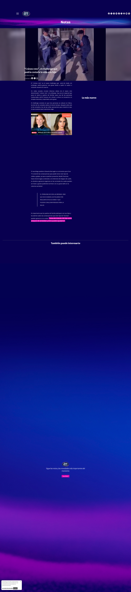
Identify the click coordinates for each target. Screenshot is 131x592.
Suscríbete (65, 476)
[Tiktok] (119, 13)
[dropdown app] (124, 13)
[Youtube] (116, 13)
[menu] (17, 14)
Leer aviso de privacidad (7, 588)
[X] (111, 13)
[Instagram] (114, 13)
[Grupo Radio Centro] (121, 13)
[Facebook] (109, 13)
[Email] (126, 13)
